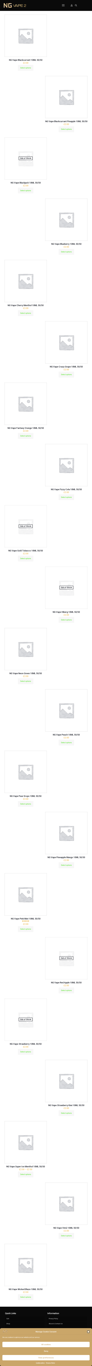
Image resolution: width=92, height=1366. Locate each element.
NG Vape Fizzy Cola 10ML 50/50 (66, 489)
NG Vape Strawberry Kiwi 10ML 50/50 (66, 1105)
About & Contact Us (56, 1324)
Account (83, 5)
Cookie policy (40, 1363)
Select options (25, 68)
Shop (8, 1324)
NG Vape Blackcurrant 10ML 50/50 (25, 60)
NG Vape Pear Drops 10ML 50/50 (25, 796)
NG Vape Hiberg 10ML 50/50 (66, 612)
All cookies (46, 1344)
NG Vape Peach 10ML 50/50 (66, 734)
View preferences (46, 1358)
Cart (7, 1318)
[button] (88, 1332)
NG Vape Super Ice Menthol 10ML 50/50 (25, 1166)
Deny (46, 1351)
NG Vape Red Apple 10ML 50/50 (66, 982)
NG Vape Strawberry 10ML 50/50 (26, 1044)
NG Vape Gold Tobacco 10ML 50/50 (25, 550)
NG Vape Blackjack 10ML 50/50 (26, 182)
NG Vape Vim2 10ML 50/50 (66, 1228)
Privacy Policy (50, 1363)
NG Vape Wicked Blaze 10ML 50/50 (26, 1289)
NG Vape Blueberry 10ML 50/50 (66, 244)
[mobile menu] (63, 5)
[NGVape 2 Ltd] (14, 5)
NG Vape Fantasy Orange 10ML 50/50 (26, 428)
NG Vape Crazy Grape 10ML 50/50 (66, 366)
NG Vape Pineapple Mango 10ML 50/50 (66, 857)
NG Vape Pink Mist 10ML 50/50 (25, 918)
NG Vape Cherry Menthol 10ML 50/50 (26, 305)
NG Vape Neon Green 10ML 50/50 (25, 673)
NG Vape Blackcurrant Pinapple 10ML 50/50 (66, 121)
